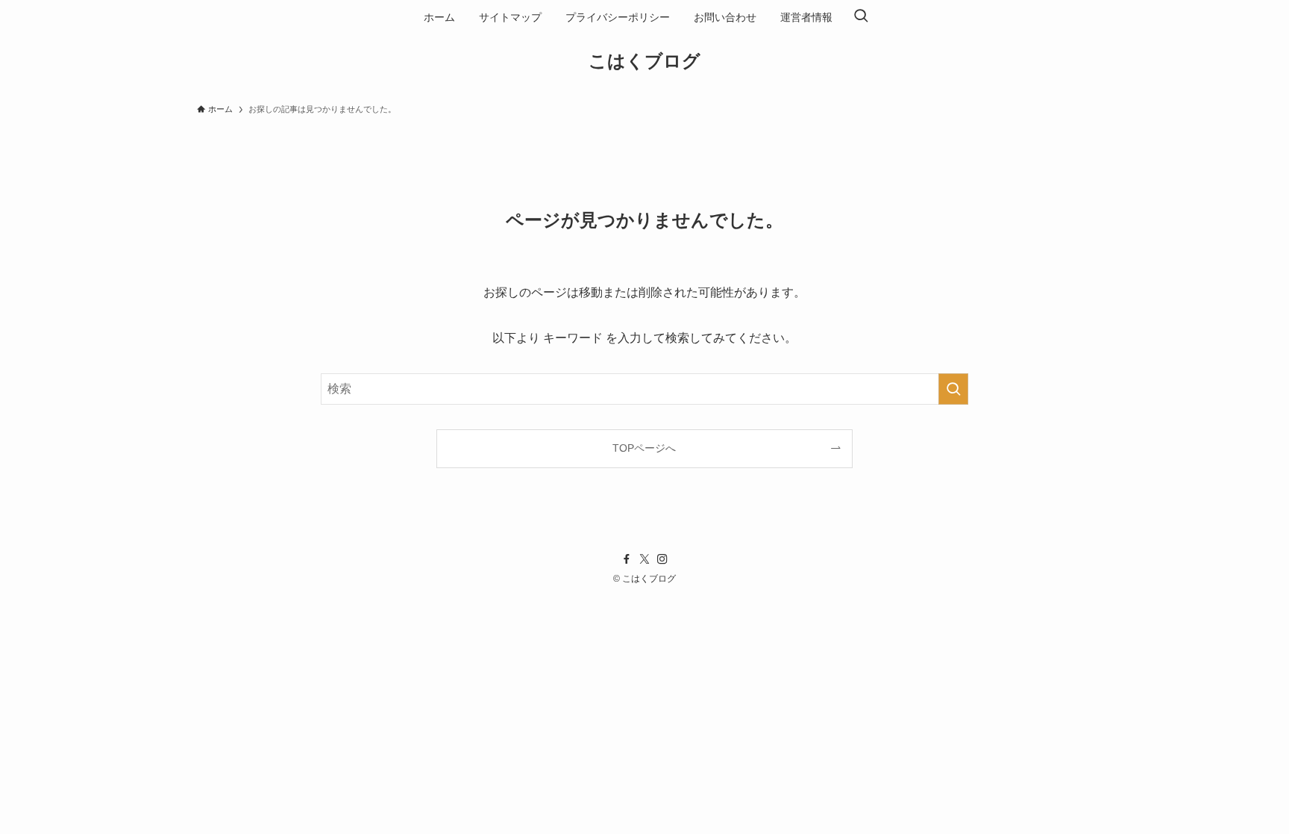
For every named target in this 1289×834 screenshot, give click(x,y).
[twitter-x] (644, 559)
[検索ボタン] (860, 17)
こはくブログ (644, 61)
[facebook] (626, 559)
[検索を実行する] (953, 389)
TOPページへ (644, 448)
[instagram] (662, 559)
